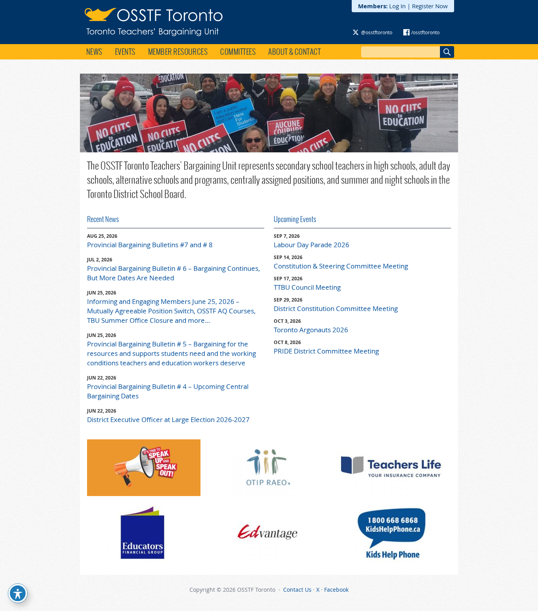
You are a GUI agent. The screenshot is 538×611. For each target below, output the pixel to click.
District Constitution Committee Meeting (336, 308)
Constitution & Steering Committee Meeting (341, 265)
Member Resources (178, 51)
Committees (238, 51)
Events (125, 51)
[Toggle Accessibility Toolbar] (17, 593)
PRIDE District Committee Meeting (326, 350)
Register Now (430, 6)
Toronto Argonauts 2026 (311, 329)
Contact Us (297, 589)
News (94, 51)
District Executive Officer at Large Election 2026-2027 (168, 419)
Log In (397, 6)
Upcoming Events (295, 219)
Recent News (103, 219)
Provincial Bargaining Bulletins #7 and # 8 (150, 244)
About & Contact (294, 51)
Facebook (336, 589)
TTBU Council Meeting (307, 287)
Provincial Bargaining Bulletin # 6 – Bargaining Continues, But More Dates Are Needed (173, 273)
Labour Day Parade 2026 (311, 244)
